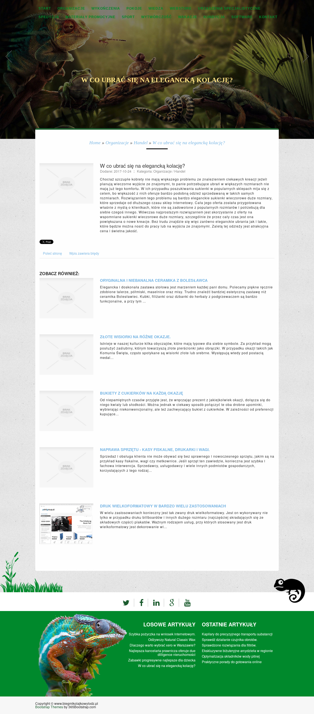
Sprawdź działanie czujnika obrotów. (229, 639)
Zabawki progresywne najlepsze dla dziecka (161, 660)
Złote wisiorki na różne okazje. (135, 336)
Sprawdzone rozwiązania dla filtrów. (229, 645)
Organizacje (117, 142)
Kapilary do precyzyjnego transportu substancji (237, 634)
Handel (141, 142)
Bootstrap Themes (49, 706)
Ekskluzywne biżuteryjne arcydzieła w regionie (237, 650)
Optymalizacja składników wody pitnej (231, 656)
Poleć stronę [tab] (52, 253)
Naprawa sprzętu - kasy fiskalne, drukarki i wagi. (155, 449)
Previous (8, 61)
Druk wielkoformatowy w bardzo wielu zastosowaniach (163, 506)
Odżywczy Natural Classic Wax (171, 639)
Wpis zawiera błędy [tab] (84, 253)
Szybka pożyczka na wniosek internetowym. (162, 634)
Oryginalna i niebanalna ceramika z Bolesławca (154, 280)
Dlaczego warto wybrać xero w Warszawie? (162, 645)
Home (95, 142)
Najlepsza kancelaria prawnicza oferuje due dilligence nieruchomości (162, 652)
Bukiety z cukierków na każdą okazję (141, 393)
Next (305, 61)
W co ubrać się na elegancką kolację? (189, 142)
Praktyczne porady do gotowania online (232, 661)
